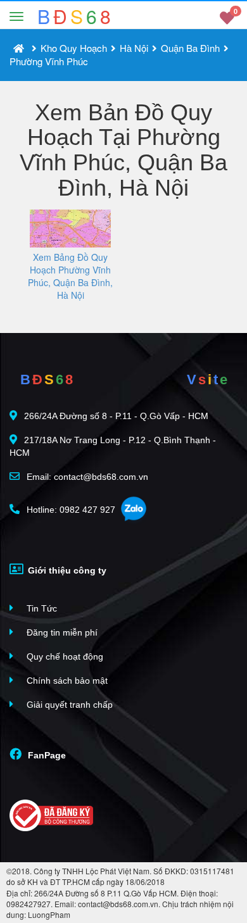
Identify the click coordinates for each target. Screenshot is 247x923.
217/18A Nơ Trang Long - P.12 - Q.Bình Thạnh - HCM (113, 446)
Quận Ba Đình (190, 47)
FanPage (45, 755)
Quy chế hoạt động (63, 656)
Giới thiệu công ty (65, 570)
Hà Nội (134, 47)
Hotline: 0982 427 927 (69, 510)
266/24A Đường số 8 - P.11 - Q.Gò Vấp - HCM (116, 416)
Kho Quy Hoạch (74, 47)
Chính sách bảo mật (66, 680)
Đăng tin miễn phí (61, 632)
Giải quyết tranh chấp (68, 705)
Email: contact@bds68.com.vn (86, 477)
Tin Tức (40, 608)
